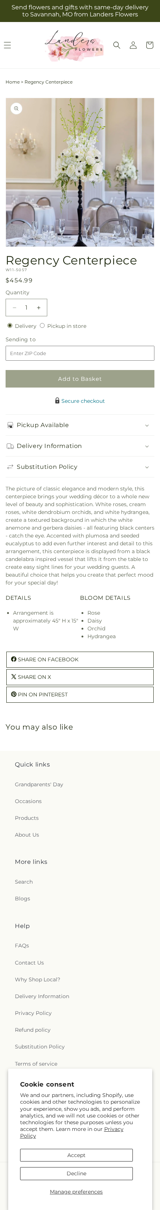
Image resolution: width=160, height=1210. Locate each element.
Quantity (17, 292)
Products (27, 818)
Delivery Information (42, 996)
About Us (27, 834)
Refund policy (33, 1029)
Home (13, 82)
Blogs (22, 898)
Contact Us (29, 962)
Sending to (32, 340)
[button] (117, 45)
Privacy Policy (33, 1013)
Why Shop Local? (37, 979)
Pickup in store (66, 326)
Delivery (26, 326)
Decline (76, 1173)
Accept (76, 1155)
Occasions (28, 801)
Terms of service (36, 1063)
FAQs (22, 945)
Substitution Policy (40, 1046)
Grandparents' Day (39, 784)
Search (24, 881)
